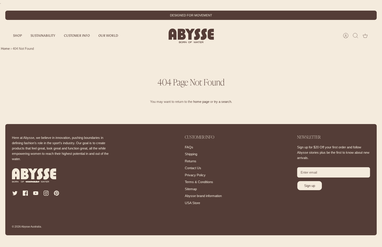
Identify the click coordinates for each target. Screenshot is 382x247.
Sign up (309, 186)
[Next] (245, 15)
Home (5, 48)
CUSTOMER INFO (77, 36)
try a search (222, 101)
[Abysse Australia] (191, 35)
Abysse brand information (203, 196)
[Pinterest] (56, 193)
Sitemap (191, 189)
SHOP (17, 36)
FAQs (189, 147)
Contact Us (193, 168)
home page (201, 101)
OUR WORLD (108, 36)
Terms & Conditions (199, 182)
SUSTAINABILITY (43, 36)
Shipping (191, 154)
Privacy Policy (195, 175)
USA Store (192, 203)
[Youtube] (36, 193)
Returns (190, 161)
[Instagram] (46, 193)
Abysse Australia (31, 226)
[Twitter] (15, 193)
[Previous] (136, 15)
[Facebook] (25, 193)
